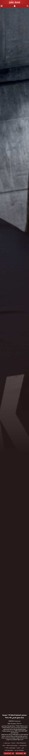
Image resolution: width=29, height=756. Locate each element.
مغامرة (18, 748)
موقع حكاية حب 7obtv (10, 748)
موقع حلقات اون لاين (19, 750)
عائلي (23, 748)
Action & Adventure (21, 743)
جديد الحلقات (7, 743)
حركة (4, 745)
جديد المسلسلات (22, 745)
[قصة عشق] (14, 2)
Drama (13, 743)
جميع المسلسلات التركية (12, 745)
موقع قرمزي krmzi (9, 750)
